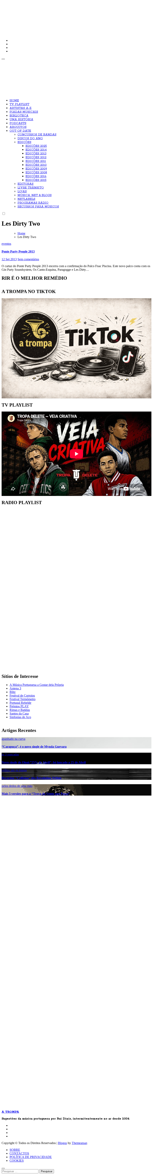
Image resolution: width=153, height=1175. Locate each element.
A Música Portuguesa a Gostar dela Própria (37, 684)
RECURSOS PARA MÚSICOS (38, 206)
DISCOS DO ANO (30, 138)
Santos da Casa (19, 713)
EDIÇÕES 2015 (36, 180)
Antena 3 (15, 688)
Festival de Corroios (22, 695)
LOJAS (22, 191)
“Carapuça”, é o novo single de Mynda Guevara (34, 746)
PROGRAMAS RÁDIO (33, 203)
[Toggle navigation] (3, 59)
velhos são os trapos (14, 770)
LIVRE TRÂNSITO (31, 188)
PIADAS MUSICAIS (24, 112)
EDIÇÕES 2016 (36, 176)
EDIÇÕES (24, 142)
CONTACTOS (19, 1153)
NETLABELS (26, 199)
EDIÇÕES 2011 (36, 161)
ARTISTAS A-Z (20, 108)
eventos (6, 243)
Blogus (62, 1143)
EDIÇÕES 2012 (36, 157)
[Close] (3, 1168)
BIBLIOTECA (19, 116)
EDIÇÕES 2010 (36, 165)
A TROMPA (58, 16)
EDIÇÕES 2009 (36, 169)
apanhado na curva (13, 739)
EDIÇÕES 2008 (36, 172)
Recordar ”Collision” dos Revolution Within (31, 778)
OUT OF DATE (20, 131)
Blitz (13, 692)
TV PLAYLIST (19, 104)
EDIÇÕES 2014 (36, 150)
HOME (14, 100)
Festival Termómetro (22, 699)
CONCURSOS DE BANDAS (37, 134)
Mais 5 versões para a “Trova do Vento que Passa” (36, 793)
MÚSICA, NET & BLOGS (35, 195)
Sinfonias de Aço (20, 717)
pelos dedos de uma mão (17, 786)
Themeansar (79, 1143)
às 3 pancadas (10, 754)
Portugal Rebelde (20, 702)
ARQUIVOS (18, 127)
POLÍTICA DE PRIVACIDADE (31, 1157)
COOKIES (17, 1160)
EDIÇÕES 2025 (36, 146)
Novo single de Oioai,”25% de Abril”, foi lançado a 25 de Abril (44, 762)
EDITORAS (25, 184)
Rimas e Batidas (20, 710)
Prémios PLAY (19, 706)
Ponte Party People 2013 (18, 251)
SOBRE (15, 1149)
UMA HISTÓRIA (21, 119)
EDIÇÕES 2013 (36, 153)
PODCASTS (18, 123)
